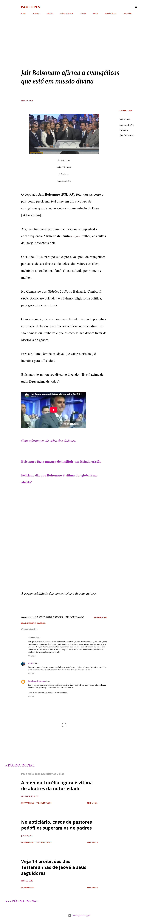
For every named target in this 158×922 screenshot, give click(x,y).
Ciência (83, 13)
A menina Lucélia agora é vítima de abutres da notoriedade (57, 785)
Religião (50, 13)
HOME (23, 13)
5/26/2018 (32, 696)
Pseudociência (110, 13)
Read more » (92, 803)
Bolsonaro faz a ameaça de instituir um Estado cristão (61, 461)
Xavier (30, 663)
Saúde (95, 13)
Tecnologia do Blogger (80, 915)
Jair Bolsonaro (126, 135)
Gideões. (123, 129)
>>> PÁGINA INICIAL (22, 901)
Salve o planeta (66, 13)
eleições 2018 (126, 124)
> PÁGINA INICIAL (20, 765)
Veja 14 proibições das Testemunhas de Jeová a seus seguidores (53, 867)
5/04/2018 (32, 656)
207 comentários (43, 842)
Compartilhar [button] (125, 110)
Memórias (128, 13)
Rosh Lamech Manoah (36, 681)
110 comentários (43, 803)
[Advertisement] (79, 33)
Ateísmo (36, 13)
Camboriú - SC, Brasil (36, 623)
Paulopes (30, 6)
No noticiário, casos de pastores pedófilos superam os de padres (56, 825)
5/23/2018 (32, 673)
